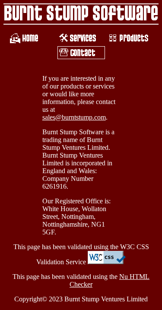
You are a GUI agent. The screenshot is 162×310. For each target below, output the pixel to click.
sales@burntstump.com (74, 117)
